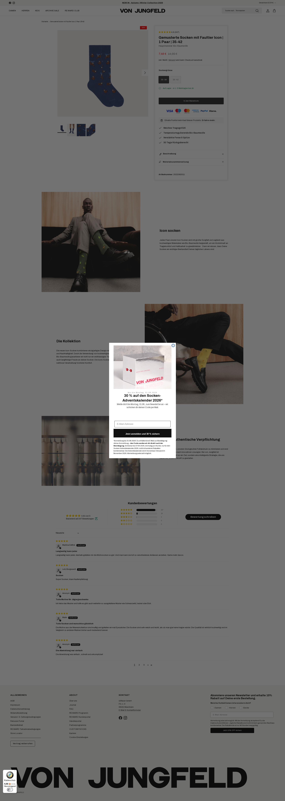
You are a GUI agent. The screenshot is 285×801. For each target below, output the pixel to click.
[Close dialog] (173, 345)
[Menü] (15, 771)
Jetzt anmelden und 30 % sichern (142, 434)
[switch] (10, 790)
